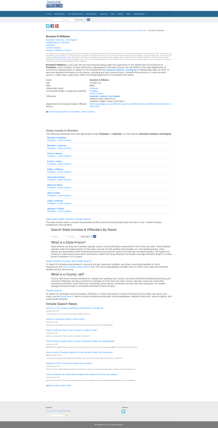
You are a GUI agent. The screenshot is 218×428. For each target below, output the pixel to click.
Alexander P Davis (56, 177)
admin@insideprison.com (62, 57)
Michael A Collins (55, 208)
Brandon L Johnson (57, 145)
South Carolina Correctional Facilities (94, 30)
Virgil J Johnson (55, 201)
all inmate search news (60, 385)
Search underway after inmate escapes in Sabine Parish (71, 330)
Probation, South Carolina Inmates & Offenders (128, 30)
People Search (54, 290)
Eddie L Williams (55, 169)
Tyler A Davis (53, 193)
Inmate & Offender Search (58, 50)
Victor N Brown (54, 153)
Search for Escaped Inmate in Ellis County (65, 319)
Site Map (67, 411)
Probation (50, 45)
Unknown (94, 88)
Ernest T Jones (54, 161)
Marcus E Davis (54, 185)
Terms (54, 411)
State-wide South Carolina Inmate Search (68, 219)
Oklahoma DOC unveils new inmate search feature (69, 363)
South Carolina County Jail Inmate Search (69, 261)
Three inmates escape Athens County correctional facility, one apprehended (80, 341)
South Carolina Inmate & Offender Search (62, 30)
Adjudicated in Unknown (58, 42)
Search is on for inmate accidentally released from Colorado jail (74, 308)
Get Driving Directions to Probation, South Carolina (71, 111)
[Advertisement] (119, 5)
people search (66, 296)
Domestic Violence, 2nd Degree (61, 40)
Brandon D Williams (57, 137)
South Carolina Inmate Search (76, 267)
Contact (60, 411)
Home (48, 411)
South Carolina (53, 47)
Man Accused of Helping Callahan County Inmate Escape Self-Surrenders (79, 352)
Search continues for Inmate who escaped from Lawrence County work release (81, 374)
